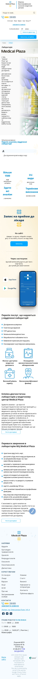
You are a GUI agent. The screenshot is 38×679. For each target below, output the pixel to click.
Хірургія (5, 546)
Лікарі (15, 21)
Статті (22, 578)
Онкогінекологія (8, 565)
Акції (23, 21)
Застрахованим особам (8, 595)
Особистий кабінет (14, 29)
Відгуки (19, 21)
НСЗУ (4, 588)
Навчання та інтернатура (25, 586)
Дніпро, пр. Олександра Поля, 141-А (16, 610)
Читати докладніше (11, 432)
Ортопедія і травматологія (7, 551)
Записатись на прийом (27, 37)
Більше (28, 21)
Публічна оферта (26, 593)
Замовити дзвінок (19, 25)
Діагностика (6, 568)
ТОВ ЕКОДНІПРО (19, 650)
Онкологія (6, 562)
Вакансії (23, 581)
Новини (23, 575)
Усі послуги (10, 21)
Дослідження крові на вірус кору (15, 155)
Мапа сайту (4, 658)
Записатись (19, 244)
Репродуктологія (8, 558)
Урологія (5, 555)
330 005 (10, 17)
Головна (4, 43)
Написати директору (28, 32)
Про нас (5, 591)
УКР (22, 29)
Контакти (24, 590)
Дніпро (27, 29)
